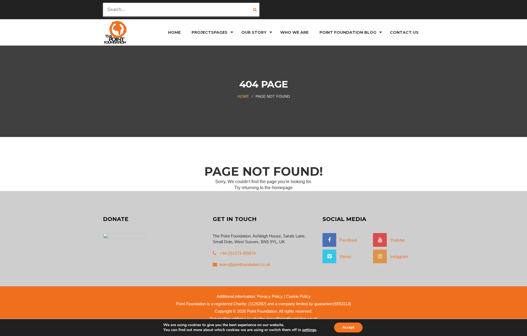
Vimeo (343, 256)
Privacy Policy (270, 296)
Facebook (346, 240)
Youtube (396, 240)
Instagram (397, 256)
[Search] (256, 9)
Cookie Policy (298, 296)
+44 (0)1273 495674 (237, 253)
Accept (348, 327)
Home (243, 96)
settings (309, 329)
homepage (282, 187)
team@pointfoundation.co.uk (244, 264)
